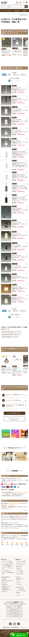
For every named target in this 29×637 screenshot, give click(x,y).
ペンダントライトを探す (21, 561)
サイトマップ (23, 627)
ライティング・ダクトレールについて (8, 568)
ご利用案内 (24, 10)
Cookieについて (5, 591)
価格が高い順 (23, 74)
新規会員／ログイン (20, 578)
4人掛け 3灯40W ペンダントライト (10, 337)
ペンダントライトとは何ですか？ (14, 400)
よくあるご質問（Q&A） (6, 570)
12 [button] (17, 80)
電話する (20, 2)
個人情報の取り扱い (15, 627)
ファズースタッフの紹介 (21, 590)
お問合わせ (17, 2)
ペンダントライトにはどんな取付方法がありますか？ (15, 405)
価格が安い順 (15, 74)
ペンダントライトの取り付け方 (8, 563)
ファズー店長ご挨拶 (20, 589)
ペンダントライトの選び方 (7, 561)
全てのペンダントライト (21, 563)
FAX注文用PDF (4, 584)
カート (24, 2)
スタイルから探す (19, 564)
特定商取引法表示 (5, 587)
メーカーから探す (19, 572)
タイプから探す (19, 570)
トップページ (18, 595)
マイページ (18, 580)
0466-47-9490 (11, 605)
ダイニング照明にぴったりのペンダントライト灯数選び (8, 565)
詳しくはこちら (24, 497)
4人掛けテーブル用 (24, 13)
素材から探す (18, 566)
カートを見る (18, 584)
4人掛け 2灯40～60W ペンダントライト (11, 334)
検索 (26, 6)
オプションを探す (19, 573)
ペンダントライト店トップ (7, 10)
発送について (4, 582)
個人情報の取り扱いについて (7, 589)
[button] (20, 81)
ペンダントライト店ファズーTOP (13, 13)
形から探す (18, 568)
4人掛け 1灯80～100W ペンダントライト (12, 331)
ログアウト (18, 582)
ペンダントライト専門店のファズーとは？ (15, 395)
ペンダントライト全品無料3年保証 (7, 573)
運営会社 (18, 592)
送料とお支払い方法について (7, 580)
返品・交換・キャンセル (6, 586)
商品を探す (17, 10)
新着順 (9, 74)
